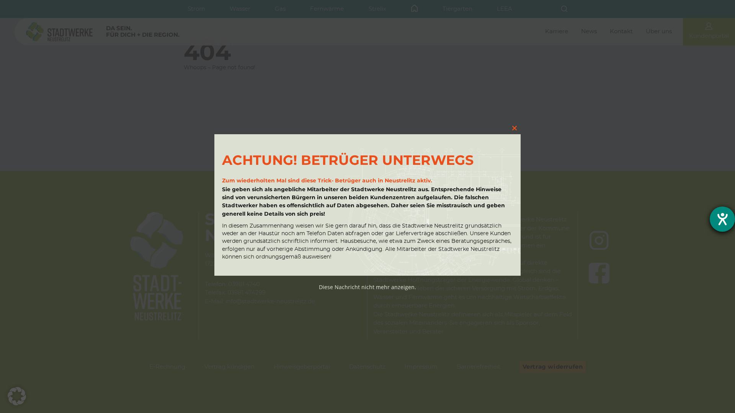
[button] (17, 396)
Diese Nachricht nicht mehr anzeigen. (367, 287)
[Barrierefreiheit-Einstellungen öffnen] (722, 219)
